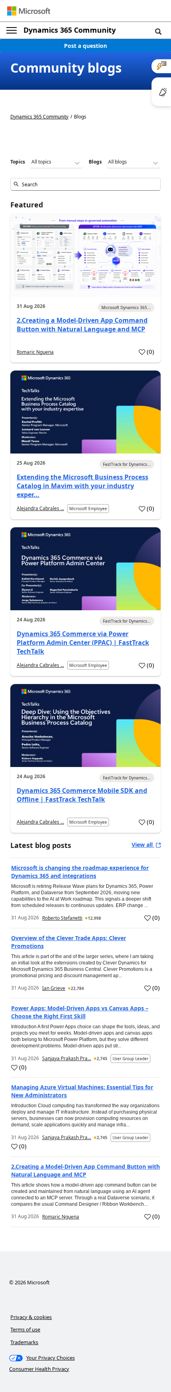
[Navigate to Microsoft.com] (28, 11)
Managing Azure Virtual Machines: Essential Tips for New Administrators (82, 1091)
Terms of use (25, 1329)
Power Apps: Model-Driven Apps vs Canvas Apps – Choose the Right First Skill (79, 1012)
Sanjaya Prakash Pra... (66, 1058)
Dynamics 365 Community (69, 30)
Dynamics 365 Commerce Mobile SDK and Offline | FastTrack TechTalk (82, 795)
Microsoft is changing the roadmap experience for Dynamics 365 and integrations (80, 871)
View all (143, 844)
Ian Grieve (53, 988)
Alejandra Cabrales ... (40, 508)
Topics (17, 161)
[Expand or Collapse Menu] (11, 30)
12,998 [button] (94, 918)
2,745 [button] (102, 1058)
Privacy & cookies (31, 1317)
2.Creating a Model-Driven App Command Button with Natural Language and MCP (82, 324)
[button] (158, 31)
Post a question (85, 45)
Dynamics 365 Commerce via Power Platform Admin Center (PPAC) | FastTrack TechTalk (83, 642)
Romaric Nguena (35, 352)
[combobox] (85, 184)
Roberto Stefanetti (62, 918)
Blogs (95, 161)
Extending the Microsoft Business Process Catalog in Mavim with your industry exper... (82, 486)
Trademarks (24, 1342)
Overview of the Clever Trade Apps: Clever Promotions (68, 942)
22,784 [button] (77, 988)
